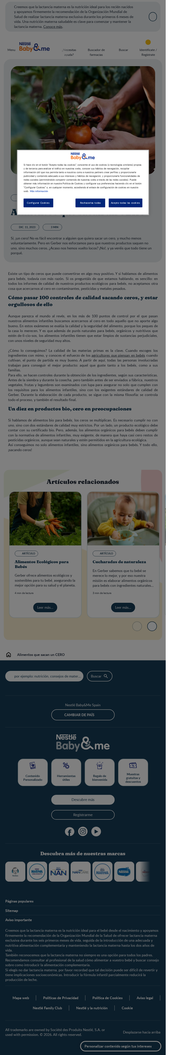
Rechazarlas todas (90, 202)
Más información (39, 191)
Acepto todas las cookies (125, 202)
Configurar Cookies (38, 202)
